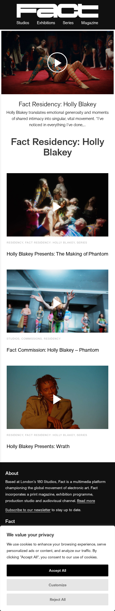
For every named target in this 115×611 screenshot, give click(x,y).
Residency (15, 242)
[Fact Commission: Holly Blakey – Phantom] (57, 301)
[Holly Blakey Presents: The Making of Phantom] (57, 205)
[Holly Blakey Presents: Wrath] (57, 397)
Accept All (57, 570)
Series (68, 22)
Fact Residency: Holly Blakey (57, 104)
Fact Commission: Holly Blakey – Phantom (53, 350)
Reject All (58, 599)
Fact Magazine (57, 11)
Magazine (89, 22)
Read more (86, 500)
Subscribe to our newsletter (28, 509)
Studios (23, 22)
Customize (58, 585)
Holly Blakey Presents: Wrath (38, 446)
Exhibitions (46, 22)
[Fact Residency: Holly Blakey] (57, 62)
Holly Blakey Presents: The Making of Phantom (57, 253)
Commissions (31, 338)
